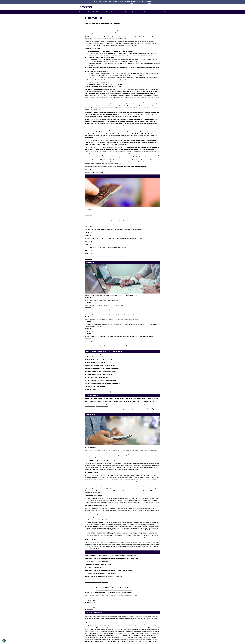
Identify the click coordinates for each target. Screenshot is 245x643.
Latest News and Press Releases (92, 11)
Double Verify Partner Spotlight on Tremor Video (98, 564)
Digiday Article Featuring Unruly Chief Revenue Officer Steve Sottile (103, 576)
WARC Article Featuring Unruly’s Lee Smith (96, 582)
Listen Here (88, 343)
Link (94, 598)
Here (119, 163)
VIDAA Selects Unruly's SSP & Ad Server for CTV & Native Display (112, 588)
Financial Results (106, 11)
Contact (144, 11)
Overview (81, 11)
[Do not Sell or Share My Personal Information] (4, 640)
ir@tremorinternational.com (119, 161)
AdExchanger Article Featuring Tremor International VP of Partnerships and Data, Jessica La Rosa (111, 558)
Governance (128, 11)
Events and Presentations (117, 11)
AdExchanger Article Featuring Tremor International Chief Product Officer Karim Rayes (109, 570)
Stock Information (136, 11)
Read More (88, 297)
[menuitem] (81, 11)
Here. (98, 109)
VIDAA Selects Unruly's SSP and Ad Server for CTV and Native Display (114, 590)
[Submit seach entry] (164, 12)
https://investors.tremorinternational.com (134, 166)
